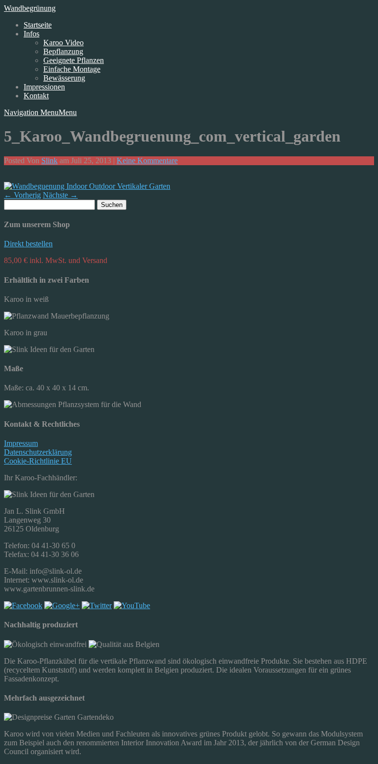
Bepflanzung (63, 51)
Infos (31, 33)
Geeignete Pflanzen (73, 60)
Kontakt (36, 95)
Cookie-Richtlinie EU (38, 461)
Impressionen (44, 87)
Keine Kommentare (147, 160)
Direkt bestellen (28, 243)
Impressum (21, 443)
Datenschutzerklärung (38, 452)
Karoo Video (63, 42)
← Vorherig (22, 195)
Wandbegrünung (30, 8)
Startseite (38, 25)
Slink (49, 160)
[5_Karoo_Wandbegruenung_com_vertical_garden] (87, 186)
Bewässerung (64, 78)
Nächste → (60, 195)
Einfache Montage (71, 69)
